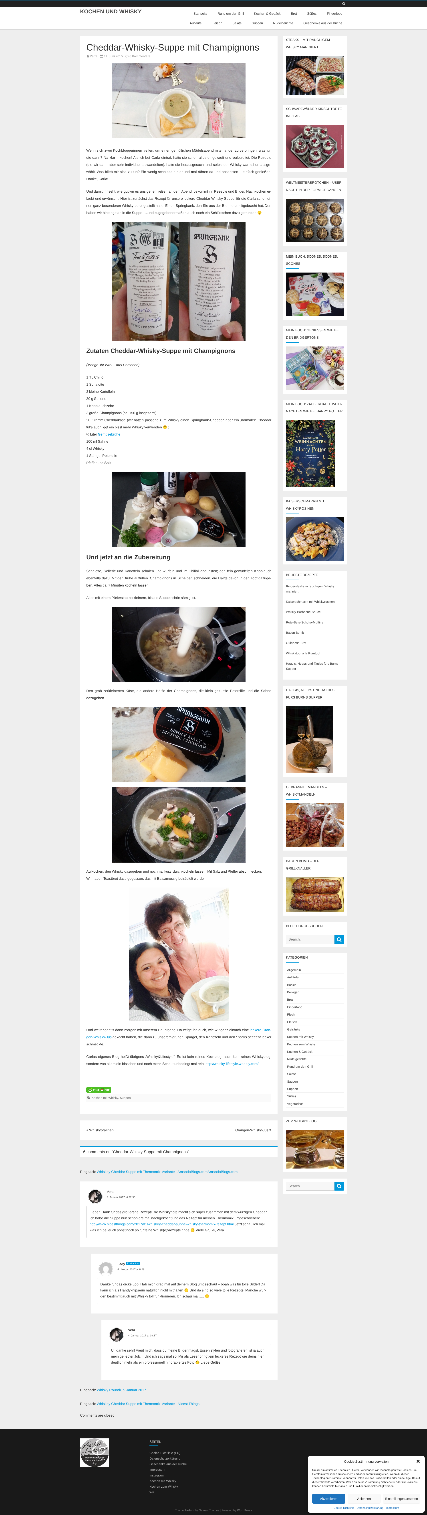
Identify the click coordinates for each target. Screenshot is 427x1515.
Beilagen (293, 992)
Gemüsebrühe (109, 434)
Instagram (156, 1475)
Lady (121, 1264)
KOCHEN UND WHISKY (111, 11)
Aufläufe (195, 23)
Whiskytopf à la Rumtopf (303, 653)
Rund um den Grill (231, 13)
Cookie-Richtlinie (344, 1507)
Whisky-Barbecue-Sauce (303, 612)
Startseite (200, 13)
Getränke (293, 1029)
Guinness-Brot (296, 643)
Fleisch (217, 23)
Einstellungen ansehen (401, 1499)
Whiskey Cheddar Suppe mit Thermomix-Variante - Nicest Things (148, 1404)
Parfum (189, 1510)
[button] (418, 1461)
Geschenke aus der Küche (322, 23)
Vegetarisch (295, 1104)
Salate (237, 23)
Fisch (291, 1014)
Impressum (392, 1507)
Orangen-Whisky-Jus (252, 1130)
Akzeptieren (328, 1499)
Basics (291, 985)
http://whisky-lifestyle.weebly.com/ (231, 1064)
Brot (294, 13)
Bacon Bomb (295, 632)
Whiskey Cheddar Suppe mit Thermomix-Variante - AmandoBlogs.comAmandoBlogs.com (167, 1172)
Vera (110, 1191)
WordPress (244, 1510)
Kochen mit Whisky (105, 1098)
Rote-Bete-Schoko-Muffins (304, 622)
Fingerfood (334, 13)
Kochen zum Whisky (301, 1044)
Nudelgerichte (283, 23)
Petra (93, 56)
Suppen (257, 23)
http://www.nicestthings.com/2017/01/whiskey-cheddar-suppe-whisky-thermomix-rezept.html (162, 1224)
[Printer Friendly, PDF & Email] (98, 1089)
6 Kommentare (139, 56)
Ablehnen (364, 1499)
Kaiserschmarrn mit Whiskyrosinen (310, 601)
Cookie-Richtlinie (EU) (164, 1453)
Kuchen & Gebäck (267, 13)
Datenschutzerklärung (370, 1507)
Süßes (312, 13)
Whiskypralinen (101, 1130)
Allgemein (294, 970)
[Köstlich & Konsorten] (94, 1466)
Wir (151, 1492)
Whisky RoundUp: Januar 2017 (121, 1390)
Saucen (292, 1081)
